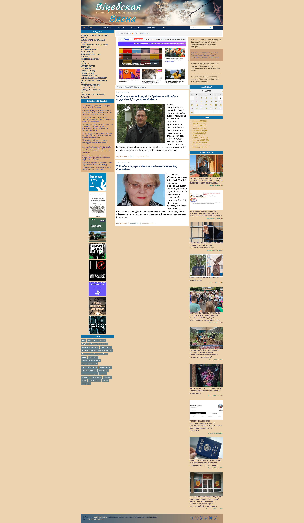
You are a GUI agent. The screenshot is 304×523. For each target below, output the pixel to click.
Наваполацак (86, 354)
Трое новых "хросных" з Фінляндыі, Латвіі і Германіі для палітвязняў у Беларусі (97, 164)
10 (206, 102)
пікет (84, 380)
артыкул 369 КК (105, 367)
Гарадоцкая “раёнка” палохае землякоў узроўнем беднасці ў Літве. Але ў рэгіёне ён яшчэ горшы (206, 213)
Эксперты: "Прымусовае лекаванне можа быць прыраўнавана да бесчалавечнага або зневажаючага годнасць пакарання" (97, 112)
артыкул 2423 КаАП (89, 370)
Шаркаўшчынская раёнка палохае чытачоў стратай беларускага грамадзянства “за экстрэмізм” (205, 463)
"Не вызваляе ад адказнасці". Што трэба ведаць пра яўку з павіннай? (96, 106)
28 (192, 112)
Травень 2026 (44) (199, 128)
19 (216, 105)
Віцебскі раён (106, 347)
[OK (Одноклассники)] (215, 518)
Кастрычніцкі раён (88, 350)
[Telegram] (192, 518)
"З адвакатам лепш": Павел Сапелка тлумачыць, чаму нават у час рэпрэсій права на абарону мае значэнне (97, 119)
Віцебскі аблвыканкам (99, 344)
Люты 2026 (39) (198, 135)
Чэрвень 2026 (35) (199, 126)
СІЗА (84, 357)
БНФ (89, 340)
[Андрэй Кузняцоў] (141, 123)
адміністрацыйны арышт (91, 360)
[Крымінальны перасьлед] (97, 325)
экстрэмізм (86, 384)
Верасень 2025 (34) (200, 147)
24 (206, 108)
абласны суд (93, 357)
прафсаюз (107, 377)
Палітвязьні (134, 223)
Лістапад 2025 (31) (199, 143)
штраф (105, 380)
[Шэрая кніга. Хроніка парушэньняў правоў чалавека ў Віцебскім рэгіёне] (97, 205)
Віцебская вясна (100, 517)
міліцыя (103, 374)
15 (197, 105)
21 (192, 108)
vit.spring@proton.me (96, 519)
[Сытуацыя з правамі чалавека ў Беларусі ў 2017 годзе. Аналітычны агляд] (97, 289)
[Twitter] (201, 518)
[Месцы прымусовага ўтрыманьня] (97, 306)
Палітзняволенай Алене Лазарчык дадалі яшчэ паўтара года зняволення (96, 168)
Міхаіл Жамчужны (105, 350)
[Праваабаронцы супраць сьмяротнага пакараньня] (97, 270)
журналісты (103, 370)
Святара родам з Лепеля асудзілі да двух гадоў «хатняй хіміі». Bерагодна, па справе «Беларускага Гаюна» (206, 180)
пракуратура (96, 377)
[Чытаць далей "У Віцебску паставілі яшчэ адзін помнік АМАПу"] (206, 265)
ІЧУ (83, 340)
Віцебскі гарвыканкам (90, 347)
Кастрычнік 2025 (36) (200, 145)
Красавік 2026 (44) (199, 131)
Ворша (102, 340)
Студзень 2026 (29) (200, 138)
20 (221, 105)
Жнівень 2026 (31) (199, 121)
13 (221, 102)
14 (192, 105)
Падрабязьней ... (142, 156)
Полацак (97, 354)
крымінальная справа (89, 374)
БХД (95, 340)
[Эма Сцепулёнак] (141, 190)
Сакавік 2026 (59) (199, 133)
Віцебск (85, 344)
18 (211, 105)
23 (201, 108)
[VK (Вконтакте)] (206, 518)
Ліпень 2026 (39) (199, 124)
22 (197, 108)
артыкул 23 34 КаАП (89, 367)
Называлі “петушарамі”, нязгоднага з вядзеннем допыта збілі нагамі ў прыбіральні (206, 391)
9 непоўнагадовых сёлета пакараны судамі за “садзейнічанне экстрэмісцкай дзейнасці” (206, 245)
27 (221, 108)
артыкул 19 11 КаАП (89, 364)
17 (206, 105)
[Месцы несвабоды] (97, 230)
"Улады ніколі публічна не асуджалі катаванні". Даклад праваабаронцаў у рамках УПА (95, 142)
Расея (105, 354)
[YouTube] (211, 518)
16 (201, 105)
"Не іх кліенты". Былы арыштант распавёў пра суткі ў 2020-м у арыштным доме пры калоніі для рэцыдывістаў (97, 135)
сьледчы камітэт (94, 380)
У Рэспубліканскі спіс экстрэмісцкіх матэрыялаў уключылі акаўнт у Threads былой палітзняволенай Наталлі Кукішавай (206, 425)
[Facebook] (197, 518)
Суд (131, 156)
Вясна (122, 18)
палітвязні (86, 377)
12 (216, 102)
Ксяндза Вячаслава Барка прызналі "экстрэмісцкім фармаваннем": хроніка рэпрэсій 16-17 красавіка (96, 158)
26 (216, 108)
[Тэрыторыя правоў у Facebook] (97, 182)
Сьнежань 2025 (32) (200, 140)
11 (211, 102)
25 (211, 108)
